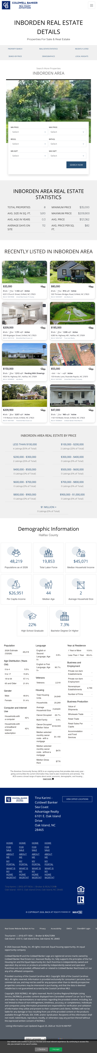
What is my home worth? (11, 873)
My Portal (10, 863)
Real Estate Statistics (48, 49)
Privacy (43, 928)
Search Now (76, 164)
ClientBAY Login (83, 928)
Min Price (15, 127)
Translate (67, 1039)
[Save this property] (44, 264)
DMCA (69, 928)
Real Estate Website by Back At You (19, 928)
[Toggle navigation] (91, 5)
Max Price (53, 127)
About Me (10, 855)
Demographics (48, 56)
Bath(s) (52, 139)
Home (9, 843)
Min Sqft (14, 151)
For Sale (8, 848)
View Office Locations (77, 799)
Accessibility (56, 928)
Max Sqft (53, 151)
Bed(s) (13, 139)
